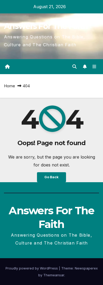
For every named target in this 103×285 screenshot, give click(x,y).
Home (9, 85)
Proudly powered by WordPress (32, 268)
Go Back (51, 177)
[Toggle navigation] (94, 67)
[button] (74, 66)
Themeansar (53, 275)
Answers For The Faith (46, 26)
